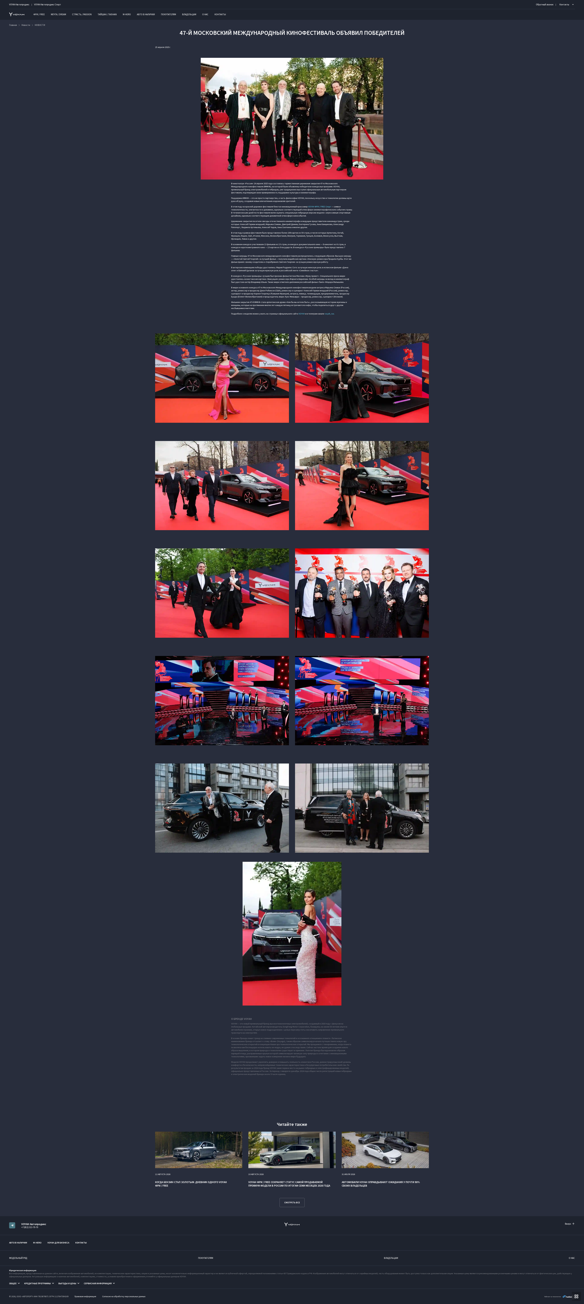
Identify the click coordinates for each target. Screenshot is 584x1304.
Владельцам (189, 14)
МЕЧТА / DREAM (58, 14)
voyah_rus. (330, 313)
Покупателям (168, 14)
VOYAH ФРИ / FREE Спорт (319, 206)
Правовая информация (85, 1296)
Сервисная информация (98, 1283)
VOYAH (302, 313)
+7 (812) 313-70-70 (29, 1227)
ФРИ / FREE (39, 14)
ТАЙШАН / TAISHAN (107, 14)
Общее (13, 1283)
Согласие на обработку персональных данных (123, 1296)
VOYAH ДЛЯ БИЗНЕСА (58, 1242)
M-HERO (127, 14)
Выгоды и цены (67, 1283)
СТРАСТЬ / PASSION (82, 14)
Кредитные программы (37, 1283)
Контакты (220, 14)
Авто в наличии (146, 14)
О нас (205, 14)
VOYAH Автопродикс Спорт (47, 4)
